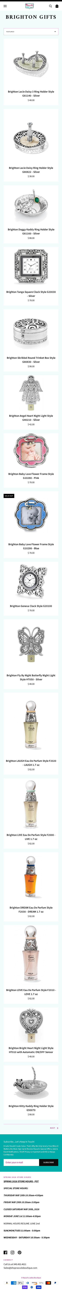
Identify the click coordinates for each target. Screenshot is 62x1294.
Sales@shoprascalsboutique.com (20, 1268)
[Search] (50, 5)
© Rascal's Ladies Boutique (31, 1277)
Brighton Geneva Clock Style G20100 (31, 606)
